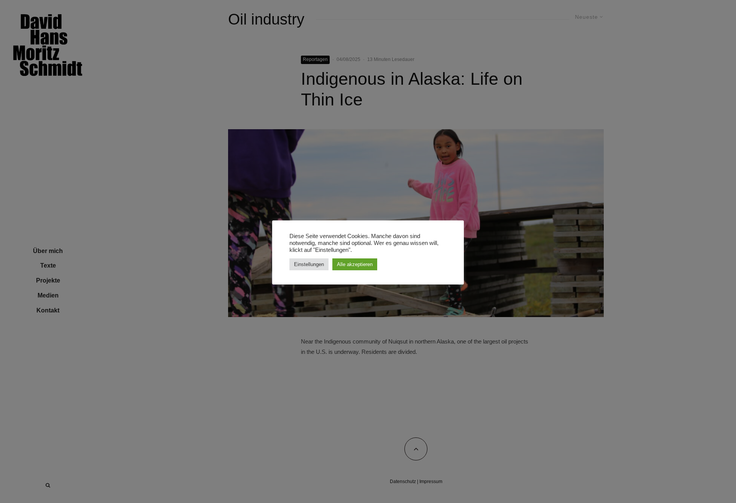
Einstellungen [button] (309, 264)
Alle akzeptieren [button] (355, 264)
